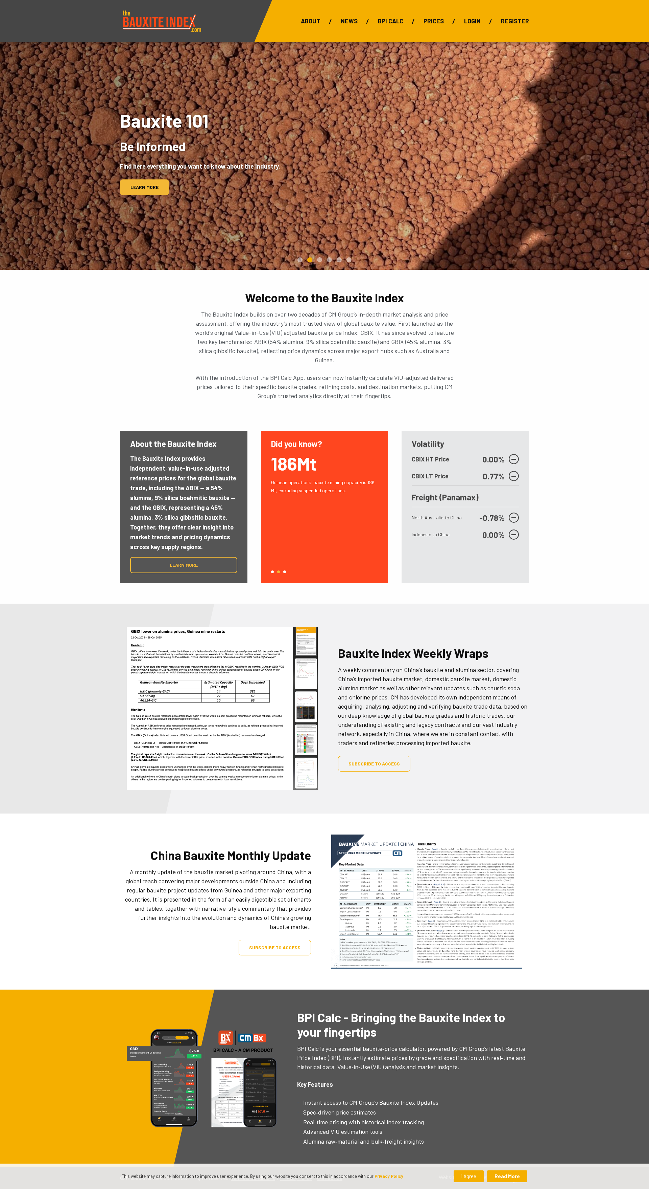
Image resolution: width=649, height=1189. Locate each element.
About (310, 21)
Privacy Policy (389, 1176)
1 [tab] (272, 571)
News (349, 21)
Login (472, 21)
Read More (507, 1176)
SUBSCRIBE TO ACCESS (374, 763)
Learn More (144, 187)
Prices (434, 21)
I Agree (468, 1176)
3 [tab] (284, 571)
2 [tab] (278, 571)
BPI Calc (390, 21)
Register (515, 21)
